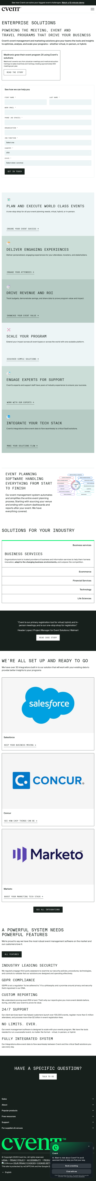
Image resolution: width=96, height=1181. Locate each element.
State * (8, 158)
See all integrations (48, 910)
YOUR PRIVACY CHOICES (24, 1163)
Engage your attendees (19, 272)
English (8, 1172)
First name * (10, 97)
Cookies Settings (46, 1163)
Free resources (9, 1116)
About (4, 1105)
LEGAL (5, 1160)
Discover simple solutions (21, 359)
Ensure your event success (21, 229)
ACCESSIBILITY (34, 1160)
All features (12, 954)
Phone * (13, 117)
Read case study (48, 637)
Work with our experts (19, 402)
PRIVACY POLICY (17, 1160)
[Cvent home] (11, 9)
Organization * (11, 128)
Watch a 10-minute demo (73, 2)
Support (5, 1122)
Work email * (10, 107)
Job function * (11, 138)
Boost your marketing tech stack (22, 896)
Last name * (54, 97)
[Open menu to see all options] (92, 9)
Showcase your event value (21, 315)
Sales (4, 1099)
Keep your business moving (18, 745)
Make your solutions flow (21, 446)
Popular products (9, 1110)
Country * (9, 148)
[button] (48, 545)
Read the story (15, 72)
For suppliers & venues (12, 1128)
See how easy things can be (19, 821)
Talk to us (48, 1076)
